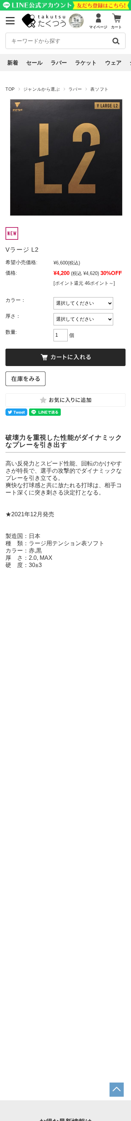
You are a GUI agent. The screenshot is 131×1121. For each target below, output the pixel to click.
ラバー (59, 62)
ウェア (113, 62)
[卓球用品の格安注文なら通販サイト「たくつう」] (44, 26)
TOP (10, 89)
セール (34, 62)
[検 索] (116, 41)
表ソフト (99, 89)
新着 (12, 62)
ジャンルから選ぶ (41, 89)
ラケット (86, 62)
